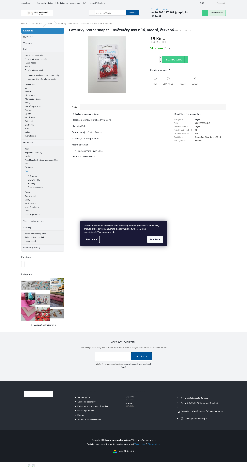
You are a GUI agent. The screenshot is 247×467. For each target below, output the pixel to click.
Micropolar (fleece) (33, 99)
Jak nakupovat (27, 3)
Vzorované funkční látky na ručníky (42, 79)
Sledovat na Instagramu (45, 325)
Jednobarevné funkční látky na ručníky (43, 75)
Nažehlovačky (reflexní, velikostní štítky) (41, 160)
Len (26, 88)
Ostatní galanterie (35, 187)
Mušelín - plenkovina (34, 106)
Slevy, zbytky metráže (34, 221)
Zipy (27, 211)
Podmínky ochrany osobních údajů (71, 3)
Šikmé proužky (31, 196)
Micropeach (30, 95)
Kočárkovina (30, 84)
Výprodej (27, 43)
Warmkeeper (30, 136)
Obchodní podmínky (45, 3)
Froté (27, 66)
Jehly (27, 149)
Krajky (27, 156)
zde (113, 232)
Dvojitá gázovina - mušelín (36, 59)
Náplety (28, 110)
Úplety (28, 114)
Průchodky (32, 176)
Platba (129, 403)
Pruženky (29, 167)
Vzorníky (27, 227)
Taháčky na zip (31, 203)
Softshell (29, 121)
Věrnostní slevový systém (89, 419)
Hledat (132, 12)
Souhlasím (155, 239)
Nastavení (91, 239)
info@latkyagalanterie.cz (196, 398)
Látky (26, 49)
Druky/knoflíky (34, 180)
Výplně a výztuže (32, 207)
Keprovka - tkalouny (33, 152)
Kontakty (81, 415)
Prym (27, 171)
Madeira (28, 91)
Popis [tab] (74, 107)
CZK (202, 3)
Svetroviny (29, 125)
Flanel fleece (30, 63)
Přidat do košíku (173, 60)
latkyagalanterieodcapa (196, 418)
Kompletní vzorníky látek (35, 233)
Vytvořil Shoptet (126, 451)
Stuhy (27, 192)
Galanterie (28, 142)
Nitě (26, 163)
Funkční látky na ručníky (35, 70)
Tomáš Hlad (139, 444)
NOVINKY (28, 36)
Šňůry (27, 200)
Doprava (130, 396)
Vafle (27, 128)
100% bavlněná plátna (34, 55)
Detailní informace (158, 70)
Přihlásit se (141, 356)
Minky (27, 102)
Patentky (31, 183)
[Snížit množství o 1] (160, 61)
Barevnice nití (30, 241)
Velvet (27, 132)
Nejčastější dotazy (97, 3)
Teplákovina (30, 117)
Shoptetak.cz (154, 444)
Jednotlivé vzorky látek (34, 237)
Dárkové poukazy (31, 247)
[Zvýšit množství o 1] (160, 58)
